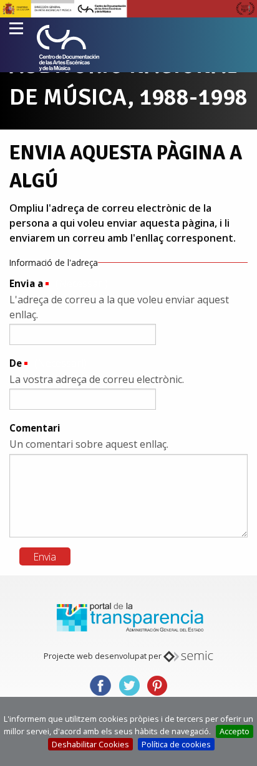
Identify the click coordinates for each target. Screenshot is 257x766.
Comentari (35, 428)
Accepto (235, 731)
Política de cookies (176, 744)
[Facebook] (100, 684)
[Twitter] (129, 684)
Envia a (26, 283)
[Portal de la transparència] (128, 616)
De (15, 363)
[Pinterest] (157, 684)
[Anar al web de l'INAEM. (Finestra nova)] (128, 7)
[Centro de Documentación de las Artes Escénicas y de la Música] (68, 48)
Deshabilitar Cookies (90, 744)
